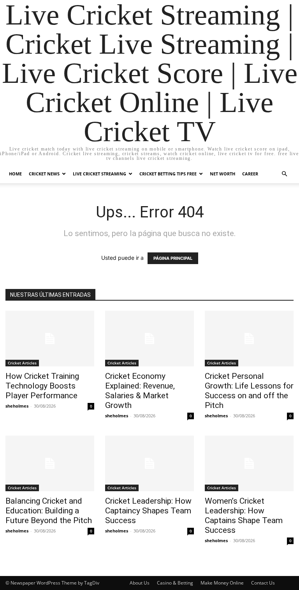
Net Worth (222, 174)
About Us (140, 582)
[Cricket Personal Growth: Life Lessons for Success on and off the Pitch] (249, 338)
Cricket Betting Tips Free (168, 174)
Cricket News (44, 174)
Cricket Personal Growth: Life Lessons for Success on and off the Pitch (249, 390)
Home (15, 174)
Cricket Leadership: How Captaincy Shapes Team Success (148, 510)
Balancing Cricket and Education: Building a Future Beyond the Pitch (48, 510)
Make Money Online (222, 582)
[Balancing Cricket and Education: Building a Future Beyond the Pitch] (49, 463)
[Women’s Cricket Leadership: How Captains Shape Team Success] (249, 463)
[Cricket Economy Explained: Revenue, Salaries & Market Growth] (149, 338)
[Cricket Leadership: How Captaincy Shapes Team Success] (149, 463)
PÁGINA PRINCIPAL (172, 258)
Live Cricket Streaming (99, 174)
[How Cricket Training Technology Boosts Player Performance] (49, 338)
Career (250, 174)
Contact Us (263, 582)
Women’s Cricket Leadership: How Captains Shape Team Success (244, 515)
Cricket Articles (22, 363)
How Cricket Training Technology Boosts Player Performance (42, 385)
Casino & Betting (175, 582)
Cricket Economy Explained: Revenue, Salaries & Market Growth (140, 390)
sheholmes (16, 406)
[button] (284, 174)
